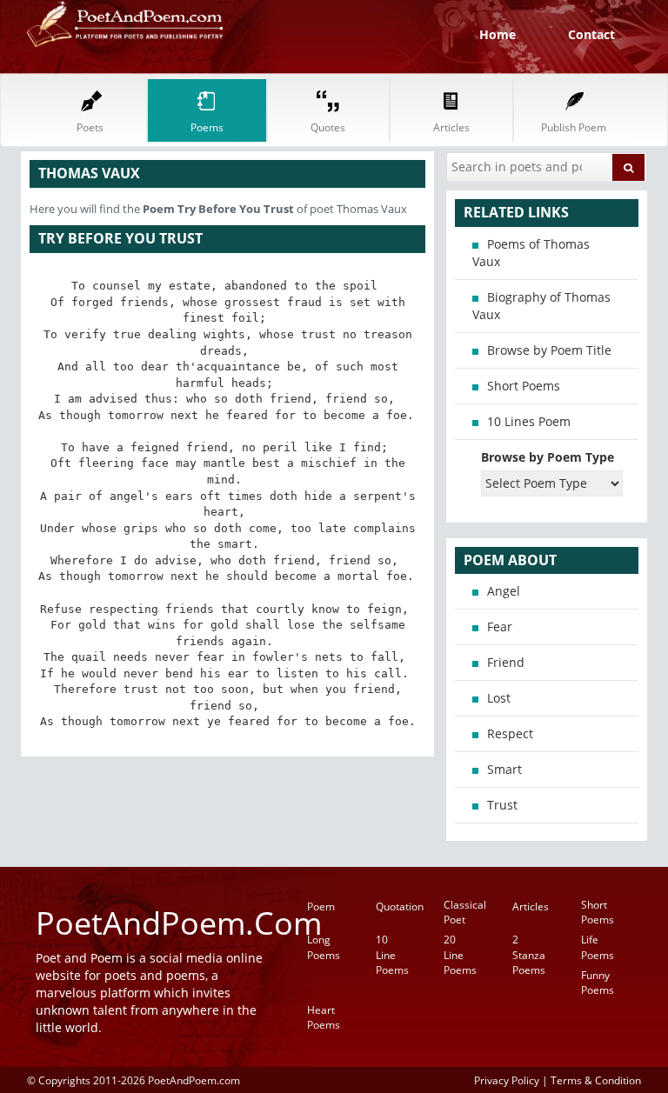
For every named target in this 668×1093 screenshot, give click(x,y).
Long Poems (323, 947)
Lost (499, 698)
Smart (504, 769)
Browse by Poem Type (547, 457)
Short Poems (523, 385)
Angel (503, 591)
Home (497, 34)
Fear (499, 626)
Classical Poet (465, 912)
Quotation (400, 906)
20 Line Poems (460, 954)
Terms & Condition (596, 1080)
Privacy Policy (506, 1080)
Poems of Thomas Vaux (531, 253)
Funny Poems (597, 982)
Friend (505, 662)
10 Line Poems (392, 954)
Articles (530, 906)
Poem (321, 906)
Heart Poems (323, 1017)
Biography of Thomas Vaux (541, 306)
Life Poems (597, 947)
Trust (502, 804)
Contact (591, 34)
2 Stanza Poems (528, 954)
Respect (510, 733)
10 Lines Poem (529, 421)
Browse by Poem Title (549, 350)
